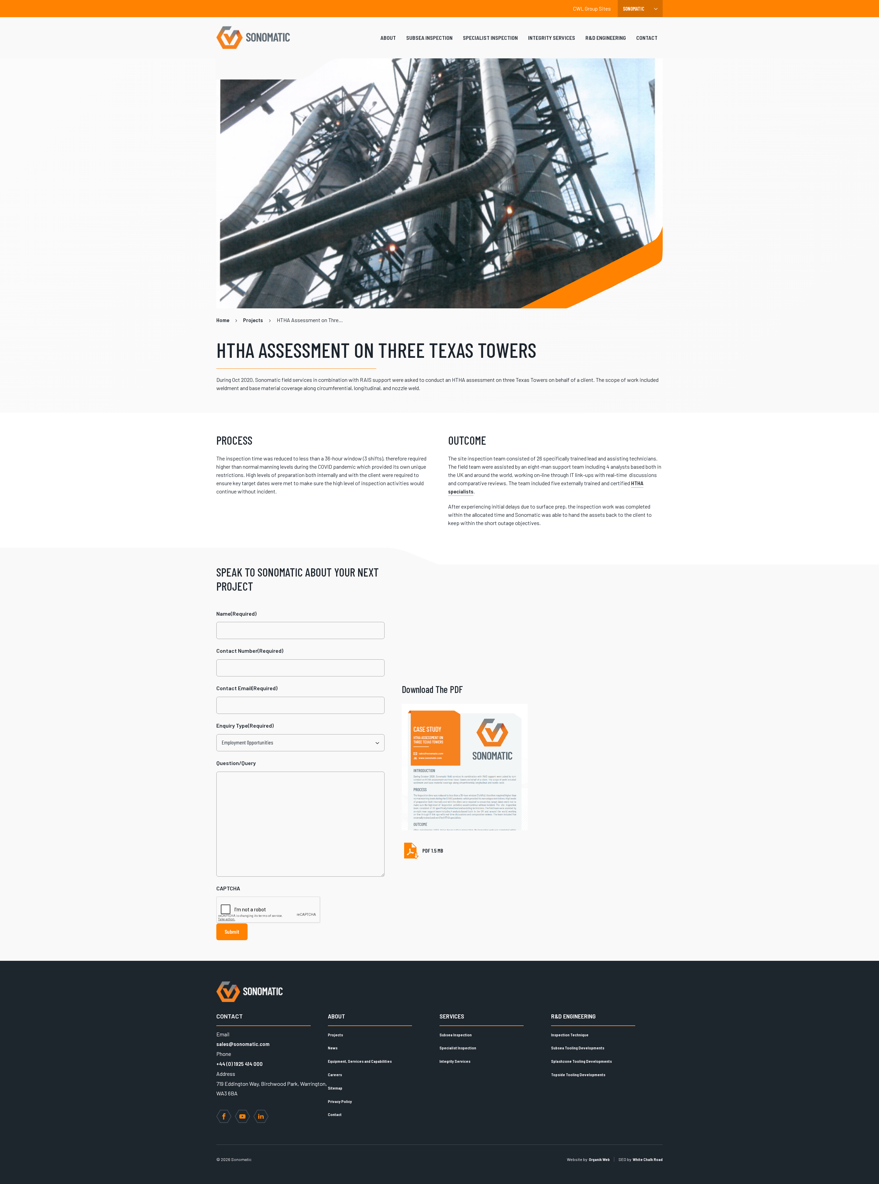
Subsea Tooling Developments (577, 1047)
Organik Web (599, 1159)
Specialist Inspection (490, 37)
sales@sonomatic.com (243, 1043)
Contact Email (246, 688)
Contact (647, 37)
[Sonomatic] (253, 38)
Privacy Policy (340, 1101)
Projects (335, 1034)
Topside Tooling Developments (578, 1074)
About (388, 37)
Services (452, 1016)
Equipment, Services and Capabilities (360, 1061)
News (333, 1047)
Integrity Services (551, 37)
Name (236, 613)
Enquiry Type (245, 725)
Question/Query (236, 763)
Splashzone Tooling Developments (581, 1061)
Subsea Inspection (429, 37)
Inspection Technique (570, 1034)
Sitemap (335, 1087)
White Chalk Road (648, 1159)
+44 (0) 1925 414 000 (239, 1063)
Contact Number (249, 650)
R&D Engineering (605, 37)
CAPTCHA (228, 888)
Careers (335, 1074)
